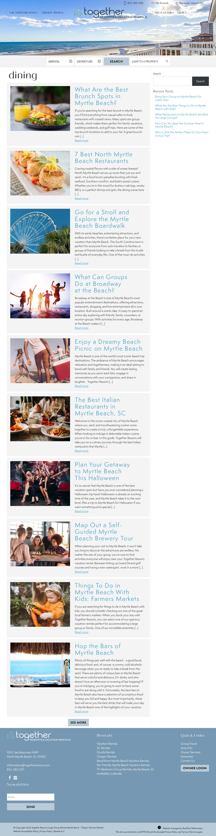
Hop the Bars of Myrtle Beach (98, 649)
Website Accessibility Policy (25, 831)
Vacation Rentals (23, 12)
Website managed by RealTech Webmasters (183, 828)
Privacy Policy (46, 831)
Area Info (186, 748)
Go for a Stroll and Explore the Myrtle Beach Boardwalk (102, 218)
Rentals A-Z (59, 831)
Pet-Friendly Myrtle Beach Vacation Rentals (123, 765)
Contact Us (188, 761)
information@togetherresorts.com (28, 765)
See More (78, 722)
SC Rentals (103, 748)
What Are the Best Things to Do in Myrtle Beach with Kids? (180, 107)
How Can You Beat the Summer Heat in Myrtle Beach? (179, 125)
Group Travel (53, 12)
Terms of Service (189, 831)
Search (116, 61)
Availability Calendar (109, 773)
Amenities (187, 756)
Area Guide (163, 12)
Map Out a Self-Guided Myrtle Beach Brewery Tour (104, 531)
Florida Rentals (106, 752)
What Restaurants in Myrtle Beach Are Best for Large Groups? (181, 116)
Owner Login (195, 768)
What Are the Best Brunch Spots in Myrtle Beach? (101, 96)
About (182, 12)
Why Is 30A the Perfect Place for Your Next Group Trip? (181, 133)
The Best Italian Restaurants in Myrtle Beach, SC (100, 406)
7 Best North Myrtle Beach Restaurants (104, 157)
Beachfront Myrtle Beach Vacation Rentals (123, 761)
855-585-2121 (15, 769)
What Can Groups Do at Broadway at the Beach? (101, 283)
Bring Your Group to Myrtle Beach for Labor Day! (178, 98)
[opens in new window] (9, 778)
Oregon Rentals (106, 756)
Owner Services (190, 752)
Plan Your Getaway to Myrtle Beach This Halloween (102, 471)
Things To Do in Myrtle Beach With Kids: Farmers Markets (107, 592)
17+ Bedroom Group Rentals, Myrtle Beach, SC (125, 769)
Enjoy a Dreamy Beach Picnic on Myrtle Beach (109, 344)
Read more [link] (81, 140)
